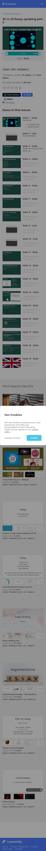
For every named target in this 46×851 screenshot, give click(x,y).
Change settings (12, 438)
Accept (34, 438)
